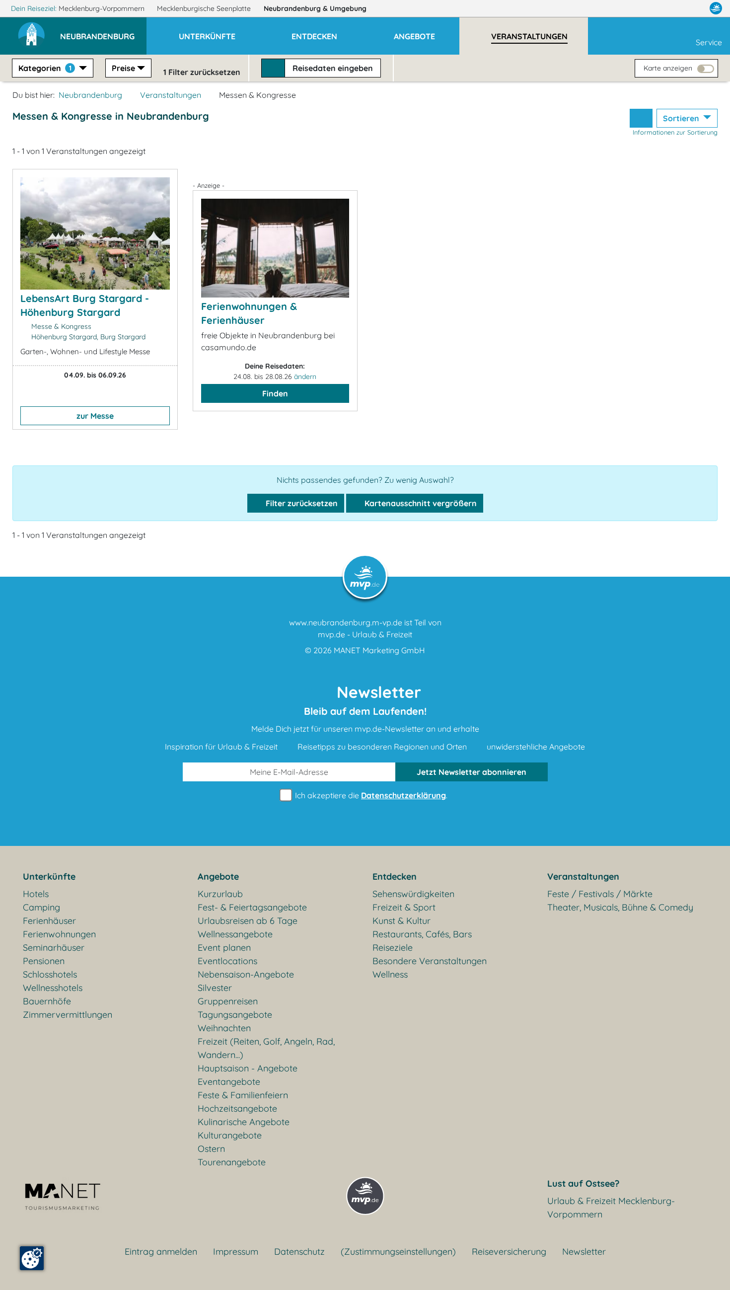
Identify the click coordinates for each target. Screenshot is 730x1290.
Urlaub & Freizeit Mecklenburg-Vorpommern (611, 1207)
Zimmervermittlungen (67, 1014)
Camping (41, 907)
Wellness (390, 974)
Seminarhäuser (53, 947)
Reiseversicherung (509, 1251)
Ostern (211, 1148)
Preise (123, 68)
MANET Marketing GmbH (379, 650)
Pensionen (44, 961)
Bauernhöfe (47, 1001)
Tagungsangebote (235, 1014)
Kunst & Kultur (401, 920)
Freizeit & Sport (404, 907)
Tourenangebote (232, 1162)
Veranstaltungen (170, 95)
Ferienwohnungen (59, 934)
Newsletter (584, 1251)
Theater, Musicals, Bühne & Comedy (620, 907)
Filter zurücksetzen (301, 503)
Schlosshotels (50, 974)
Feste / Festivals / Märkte (600, 894)
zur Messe (95, 416)
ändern (305, 376)
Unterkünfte (49, 876)
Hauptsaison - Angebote (247, 1068)
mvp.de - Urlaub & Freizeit (365, 634)
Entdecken (394, 876)
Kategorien (45, 68)
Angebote (218, 876)
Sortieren (682, 118)
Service (709, 42)
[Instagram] (695, 8)
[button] (103, 31)
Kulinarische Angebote (244, 1122)
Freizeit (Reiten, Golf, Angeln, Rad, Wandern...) (266, 1048)
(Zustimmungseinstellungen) (398, 1251)
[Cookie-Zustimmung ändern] (32, 1258)
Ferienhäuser (49, 920)
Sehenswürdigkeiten (413, 894)
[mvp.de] (716, 8)
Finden (275, 393)
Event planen (224, 947)
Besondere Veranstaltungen (429, 961)
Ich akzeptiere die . (370, 795)
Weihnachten (224, 1028)
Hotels (36, 894)
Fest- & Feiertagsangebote (252, 907)
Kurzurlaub (220, 894)
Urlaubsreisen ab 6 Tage (247, 920)
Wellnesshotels (52, 987)
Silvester (215, 987)
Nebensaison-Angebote (246, 974)
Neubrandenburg (315, 8)
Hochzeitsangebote (237, 1108)
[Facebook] (672, 8)
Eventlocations (227, 961)
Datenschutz (299, 1251)
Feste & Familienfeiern (243, 1095)
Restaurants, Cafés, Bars (422, 934)
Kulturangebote (230, 1135)
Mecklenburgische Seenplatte (205, 8)
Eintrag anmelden (161, 1251)
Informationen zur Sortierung (675, 132)
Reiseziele (392, 947)
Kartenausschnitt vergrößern (420, 503)
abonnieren (471, 772)
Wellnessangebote (235, 934)
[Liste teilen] (641, 118)
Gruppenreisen (228, 1001)
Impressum (235, 1251)
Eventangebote (229, 1081)
